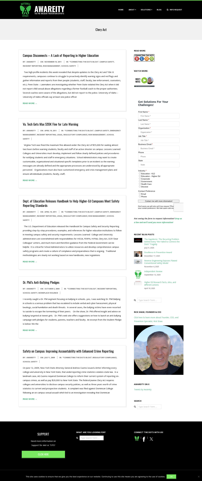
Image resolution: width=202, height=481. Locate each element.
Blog (159, 10)
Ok (171, 476)
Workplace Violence (48, 293)
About (132, 10)
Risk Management (51, 66)
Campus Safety (106, 62)
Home (120, 10)
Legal (60, 134)
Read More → (30, 103)
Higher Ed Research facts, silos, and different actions (160, 283)
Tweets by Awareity (142, 389)
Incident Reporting (32, 66)
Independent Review (153, 271)
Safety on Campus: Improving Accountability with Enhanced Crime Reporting (68, 351)
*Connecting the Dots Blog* (84, 62)
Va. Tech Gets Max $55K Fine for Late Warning (50, 124)
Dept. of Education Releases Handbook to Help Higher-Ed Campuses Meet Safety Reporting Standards (71, 203)
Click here (43, 454)
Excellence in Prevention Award (158, 252)
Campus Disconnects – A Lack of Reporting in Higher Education (61, 55)
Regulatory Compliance (75, 134)
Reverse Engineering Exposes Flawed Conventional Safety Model (160, 262)
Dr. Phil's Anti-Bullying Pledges (41, 282)
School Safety (68, 66)
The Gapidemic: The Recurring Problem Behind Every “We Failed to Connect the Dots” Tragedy (162, 242)
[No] (198, 476)
